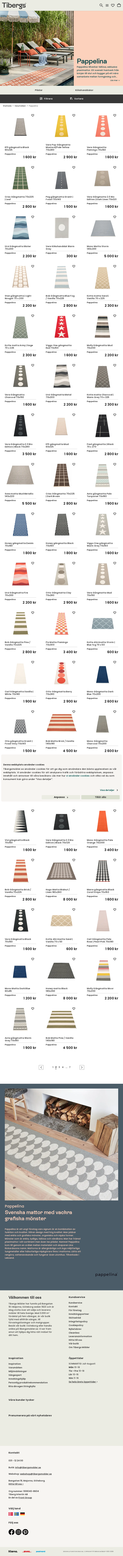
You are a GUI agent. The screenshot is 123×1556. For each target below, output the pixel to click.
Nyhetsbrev (75, 1329)
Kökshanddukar (84, 90)
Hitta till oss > (16, 1483)
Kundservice (75, 1302)
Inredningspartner (79, 1314)
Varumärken (15, 1367)
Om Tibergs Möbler (79, 1347)
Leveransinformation (80, 1336)
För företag (75, 1310)
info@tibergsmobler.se (28, 1467)
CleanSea (74, 1332)
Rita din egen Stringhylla (22, 1386)
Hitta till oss (75, 1339)
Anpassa (59, 797)
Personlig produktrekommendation (28, 1382)
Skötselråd (75, 1317)
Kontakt (73, 1306)
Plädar (39, 90)
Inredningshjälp (17, 1378)
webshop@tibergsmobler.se (36, 1473)
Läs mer (114, 80)
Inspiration (15, 1363)
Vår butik (74, 1343)
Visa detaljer (107, 790)
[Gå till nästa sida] (82, 1067)
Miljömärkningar (18, 1371)
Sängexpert (15, 1375)
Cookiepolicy (76, 1325)
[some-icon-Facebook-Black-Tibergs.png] (12, 1531)
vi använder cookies (78, 775)
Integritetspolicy (78, 1321)
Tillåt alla (100, 797)
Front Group (25, 1497)
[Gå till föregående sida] (41, 1067)
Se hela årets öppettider (82, 1381)
